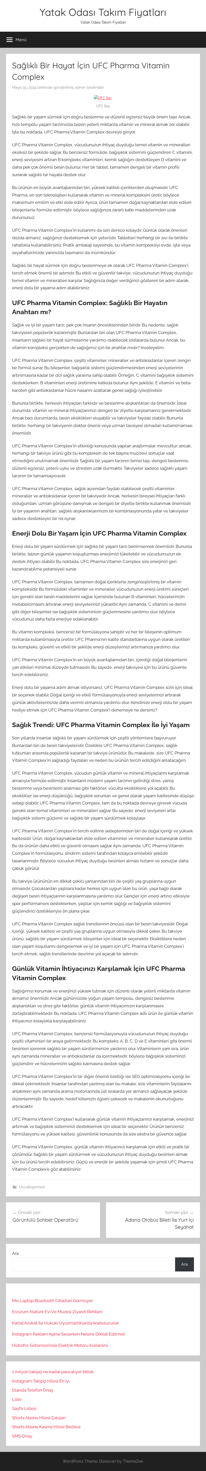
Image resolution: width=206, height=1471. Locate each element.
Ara (15, 1253)
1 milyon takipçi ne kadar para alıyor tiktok (53, 1371)
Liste (17, 1399)
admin (80, 87)
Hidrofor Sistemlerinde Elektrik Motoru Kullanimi (60, 1345)
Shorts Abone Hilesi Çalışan (39, 1417)
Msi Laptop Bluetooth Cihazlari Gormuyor (52, 1300)
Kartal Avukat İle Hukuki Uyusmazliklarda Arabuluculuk (65, 1322)
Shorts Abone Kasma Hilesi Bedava (46, 1426)
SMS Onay (22, 1436)
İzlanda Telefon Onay (32, 1390)
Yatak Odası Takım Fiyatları (103, 12)
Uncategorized (31, 1187)
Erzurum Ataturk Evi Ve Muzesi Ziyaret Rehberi (57, 1311)
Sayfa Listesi (24, 1408)
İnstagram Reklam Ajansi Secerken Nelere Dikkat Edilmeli (68, 1334)
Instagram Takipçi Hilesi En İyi (41, 1381)
